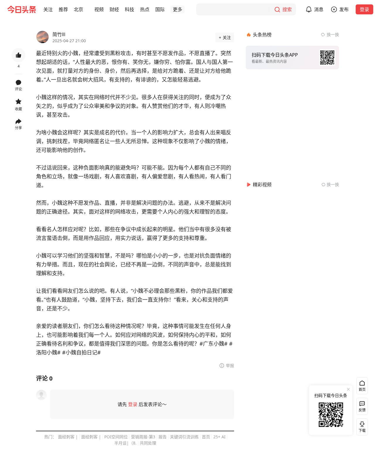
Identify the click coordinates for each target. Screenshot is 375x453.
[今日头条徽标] (21, 9)
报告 (162, 437)
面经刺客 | (68, 437)
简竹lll (58, 34)
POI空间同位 (116, 437)
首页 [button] (362, 389)
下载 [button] (361, 425)
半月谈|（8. (125, 443)
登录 (364, 9)
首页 (206, 437)
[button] (48, 9)
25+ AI (219, 437)
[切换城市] (86, 9)
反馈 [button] (362, 410)
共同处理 (148, 443)
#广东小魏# (214, 343)
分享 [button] (18, 127)
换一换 (333, 34)
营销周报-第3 (143, 437)
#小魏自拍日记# (81, 352)
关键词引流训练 (184, 437)
